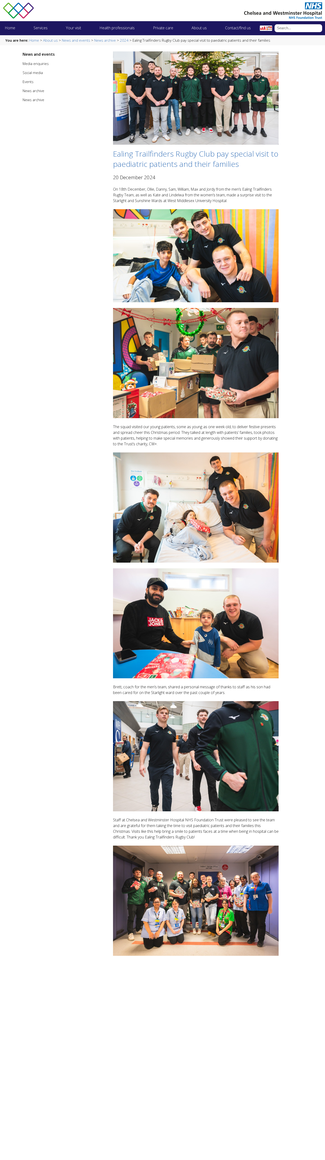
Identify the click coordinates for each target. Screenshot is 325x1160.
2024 (124, 40)
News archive (105, 40)
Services (41, 27)
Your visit (73, 27)
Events (28, 81)
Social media (33, 72)
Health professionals (117, 27)
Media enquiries (36, 63)
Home (10, 27)
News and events (76, 40)
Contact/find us (238, 27)
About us (199, 27)
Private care (163, 27)
